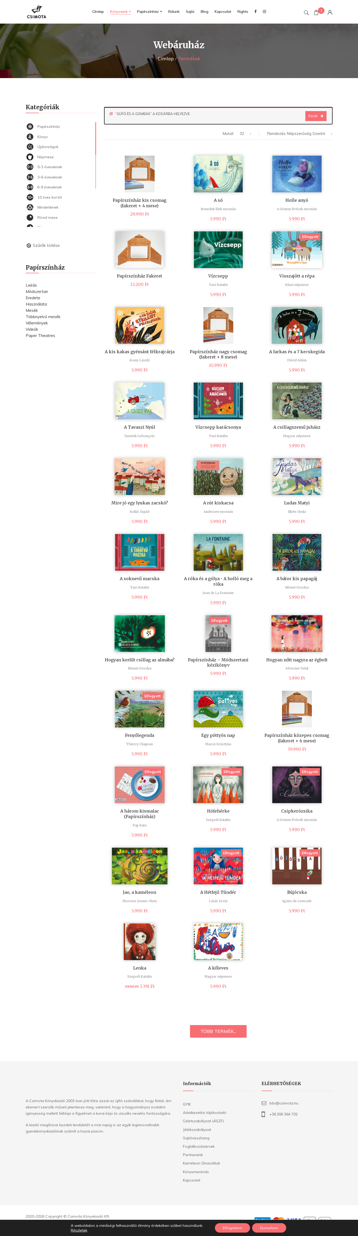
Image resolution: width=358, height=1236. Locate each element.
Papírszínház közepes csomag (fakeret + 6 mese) (296, 738)
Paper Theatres (40, 335)
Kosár (313, 116)
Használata (36, 304)
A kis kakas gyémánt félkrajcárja (140, 351)
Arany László (139, 360)
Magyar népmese (297, 436)
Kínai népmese (297, 285)
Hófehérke (218, 811)
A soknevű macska (139, 578)
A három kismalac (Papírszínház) (139, 813)
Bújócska (297, 892)
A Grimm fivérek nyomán (297, 209)
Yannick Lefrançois (139, 436)
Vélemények (37, 322)
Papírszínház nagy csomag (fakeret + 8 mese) (218, 354)
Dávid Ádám (297, 360)
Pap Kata (140, 825)
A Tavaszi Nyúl (139, 427)
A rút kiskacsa (218, 502)
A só (218, 200)
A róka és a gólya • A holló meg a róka (218, 581)
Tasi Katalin (218, 285)
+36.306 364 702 (283, 1114)
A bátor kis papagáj (296, 578)
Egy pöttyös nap (218, 735)
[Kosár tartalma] (316, 13)
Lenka (139, 968)
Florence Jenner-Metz (139, 901)
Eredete (33, 297)
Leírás (31, 285)
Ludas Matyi (297, 502)
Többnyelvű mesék (43, 316)
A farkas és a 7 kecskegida (297, 351)
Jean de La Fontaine (218, 593)
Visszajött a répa (296, 276)
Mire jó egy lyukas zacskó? (139, 502)
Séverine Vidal (297, 668)
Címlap (166, 59)
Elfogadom (232, 1228)
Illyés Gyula (297, 512)
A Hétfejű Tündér (218, 892)
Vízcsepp (218, 276)
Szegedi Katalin (218, 820)
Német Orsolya (297, 587)
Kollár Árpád (139, 512)
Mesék (32, 310)
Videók (32, 329)
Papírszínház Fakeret (139, 276)
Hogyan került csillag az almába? (140, 659)
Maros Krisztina (218, 744)
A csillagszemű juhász (297, 427)
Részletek (79, 1230)
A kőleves (218, 968)
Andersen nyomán (218, 512)
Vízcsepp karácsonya (218, 427)
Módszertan (37, 291)
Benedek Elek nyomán (218, 209)
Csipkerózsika (296, 811)
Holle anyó (296, 200)
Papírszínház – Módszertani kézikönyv (218, 662)
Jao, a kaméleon (139, 892)
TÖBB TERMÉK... (218, 1031)
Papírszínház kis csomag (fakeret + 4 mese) (139, 203)
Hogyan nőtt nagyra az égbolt (297, 659)
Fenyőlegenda (139, 735)
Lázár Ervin (218, 901)
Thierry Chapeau (139, 744)
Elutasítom (269, 1228)
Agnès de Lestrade (297, 901)
